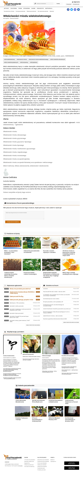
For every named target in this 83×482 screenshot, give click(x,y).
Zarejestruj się (76, 4)
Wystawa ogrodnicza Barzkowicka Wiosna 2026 (61, 319)
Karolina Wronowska (68, 355)
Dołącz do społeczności (71, 463)
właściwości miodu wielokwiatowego (38, 59)
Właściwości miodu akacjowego (14, 135)
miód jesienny (33, 62)
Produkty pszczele (41, 470)
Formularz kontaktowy (29, 466)
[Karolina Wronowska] (71, 344)
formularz (20, 465)
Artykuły (6, 8)
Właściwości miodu (10, 131)
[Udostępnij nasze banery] (78, 9)
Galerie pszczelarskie (26, 385)
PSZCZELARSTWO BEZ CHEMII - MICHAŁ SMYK (61, 291)
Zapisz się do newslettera (71, 468)
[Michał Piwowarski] (32, 344)
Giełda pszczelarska (41, 464)
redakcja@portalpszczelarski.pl (12, 464)
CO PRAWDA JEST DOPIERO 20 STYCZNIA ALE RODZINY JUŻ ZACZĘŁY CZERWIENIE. (61, 295)
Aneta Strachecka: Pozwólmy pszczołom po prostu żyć (61, 308)
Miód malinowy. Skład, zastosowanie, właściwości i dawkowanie (26, 166)
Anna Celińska (10, 177)
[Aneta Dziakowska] (12, 344)
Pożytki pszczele (41, 468)
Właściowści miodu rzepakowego (15, 152)
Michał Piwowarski (28, 354)
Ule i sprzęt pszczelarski (43, 11)
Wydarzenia (26, 8)
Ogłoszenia (13, 8)
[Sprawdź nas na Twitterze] (71, 9)
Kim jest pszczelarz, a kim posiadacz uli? (61, 301)
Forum (20, 8)
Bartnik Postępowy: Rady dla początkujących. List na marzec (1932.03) (61, 312)
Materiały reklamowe (29, 461)
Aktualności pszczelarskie (43, 459)
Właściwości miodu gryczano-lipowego (17, 142)
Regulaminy (27, 463)
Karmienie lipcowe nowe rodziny (61, 298)
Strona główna (6, 18)
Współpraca (48, 8)
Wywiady (52, 11)
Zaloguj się (69, 4)
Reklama (52, 459)
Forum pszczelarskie (42, 463)
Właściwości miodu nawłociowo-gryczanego (19, 149)
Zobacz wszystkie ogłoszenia (33, 325)
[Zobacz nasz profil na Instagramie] (75, 9)
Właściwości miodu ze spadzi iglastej (16, 159)
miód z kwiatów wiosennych (57, 59)
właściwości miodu (22, 59)
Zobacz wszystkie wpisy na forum (71, 322)
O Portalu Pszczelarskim (29, 459)
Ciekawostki (40, 8)
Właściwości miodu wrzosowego (14, 156)
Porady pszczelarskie (20, 11)
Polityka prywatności (29, 464)
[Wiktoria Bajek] (51, 344)
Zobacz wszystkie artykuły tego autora (17, 192)
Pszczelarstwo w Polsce (9, 11)
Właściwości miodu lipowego (13, 145)
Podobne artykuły (13, 234)
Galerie (33, 8)
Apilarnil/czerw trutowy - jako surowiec (61, 316)
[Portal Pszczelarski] (18, 3)
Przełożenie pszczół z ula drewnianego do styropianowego (61, 305)
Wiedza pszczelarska (31, 11)
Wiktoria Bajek (46, 355)
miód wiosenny (24, 62)
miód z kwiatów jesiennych (11, 62)
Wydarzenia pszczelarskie (43, 461)
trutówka (61, 288)
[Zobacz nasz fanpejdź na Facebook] (68, 9)
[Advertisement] (8, 403)
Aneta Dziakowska (8, 355)
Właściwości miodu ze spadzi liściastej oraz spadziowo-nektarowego (27, 162)
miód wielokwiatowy (9, 59)
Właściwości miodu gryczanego (14, 138)
